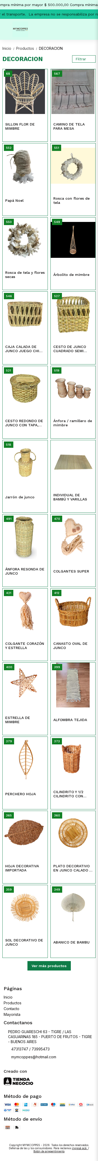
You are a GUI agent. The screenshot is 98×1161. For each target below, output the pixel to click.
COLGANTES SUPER (71, 571)
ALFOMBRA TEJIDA (70, 720)
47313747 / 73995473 (30, 1049)
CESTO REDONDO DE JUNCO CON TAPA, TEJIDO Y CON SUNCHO (24, 423)
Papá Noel (14, 200)
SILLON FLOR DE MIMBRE (20, 126)
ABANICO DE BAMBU (71, 942)
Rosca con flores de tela (71, 200)
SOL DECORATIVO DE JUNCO (24, 942)
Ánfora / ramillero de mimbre (72, 423)
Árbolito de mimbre (71, 274)
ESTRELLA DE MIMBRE (17, 720)
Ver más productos (49, 966)
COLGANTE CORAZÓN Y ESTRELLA (24, 645)
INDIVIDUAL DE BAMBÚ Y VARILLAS (70, 497)
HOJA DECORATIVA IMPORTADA (22, 868)
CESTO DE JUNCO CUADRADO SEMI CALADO (69, 349)
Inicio (8, 48)
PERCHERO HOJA (20, 794)
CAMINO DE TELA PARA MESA (69, 126)
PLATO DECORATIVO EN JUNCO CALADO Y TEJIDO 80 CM (72, 868)
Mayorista (12, 1014)
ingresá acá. (80, 1148)
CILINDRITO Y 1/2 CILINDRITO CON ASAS (68, 794)
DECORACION (51, 48)
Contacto (11, 1008)
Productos (27, 48)
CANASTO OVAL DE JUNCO (70, 645)
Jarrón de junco (19, 497)
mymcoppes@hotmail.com (33, 1057)
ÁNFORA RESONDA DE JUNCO (24, 571)
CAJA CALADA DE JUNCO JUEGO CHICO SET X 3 (24, 349)
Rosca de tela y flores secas (25, 274)
